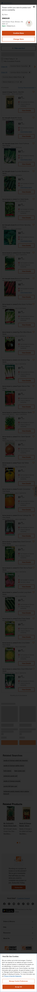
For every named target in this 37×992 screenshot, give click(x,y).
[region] (18, 972)
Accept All (18, 987)
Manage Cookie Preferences (18, 981)
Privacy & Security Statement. (13, 976)
